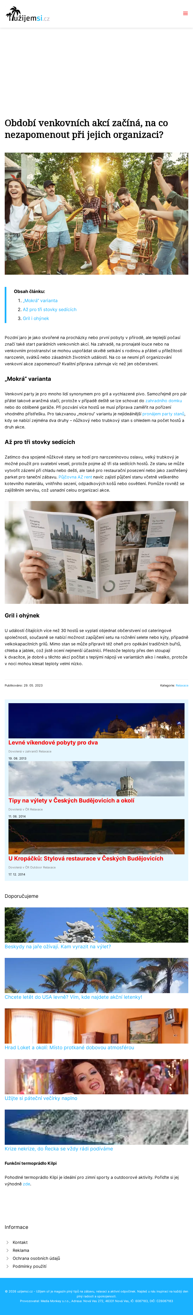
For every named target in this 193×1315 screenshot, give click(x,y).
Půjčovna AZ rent (75, 476)
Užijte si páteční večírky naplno (41, 1098)
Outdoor (36, 867)
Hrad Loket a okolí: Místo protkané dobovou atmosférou (69, 1047)
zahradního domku (163, 400)
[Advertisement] (96, 63)
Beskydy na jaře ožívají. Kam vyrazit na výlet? (58, 946)
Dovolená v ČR (18, 809)
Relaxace (182, 685)
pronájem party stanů (163, 413)
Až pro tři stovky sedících (49, 309)
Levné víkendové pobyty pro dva (53, 742)
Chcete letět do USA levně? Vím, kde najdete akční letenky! (73, 997)
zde (26, 1183)
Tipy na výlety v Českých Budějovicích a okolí (71, 800)
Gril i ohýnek (36, 318)
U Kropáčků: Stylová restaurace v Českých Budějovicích (85, 858)
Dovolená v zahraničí (23, 751)
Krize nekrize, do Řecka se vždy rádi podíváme (59, 1149)
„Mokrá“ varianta (40, 300)
